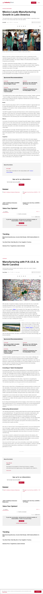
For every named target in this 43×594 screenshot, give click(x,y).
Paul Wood (5, 272)
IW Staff (4, 22)
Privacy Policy (4, 592)
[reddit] (23, 26)
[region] (21, 214)
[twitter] (21, 26)
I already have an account (21, 225)
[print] (39, 26)
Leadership (5, 258)
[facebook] (17, 26)
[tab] (6, 211)
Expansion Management (7, 8)
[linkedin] (19, 26)
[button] (3, 2)
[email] (25, 26)
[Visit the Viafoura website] (38, 216)
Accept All (38, 591)
